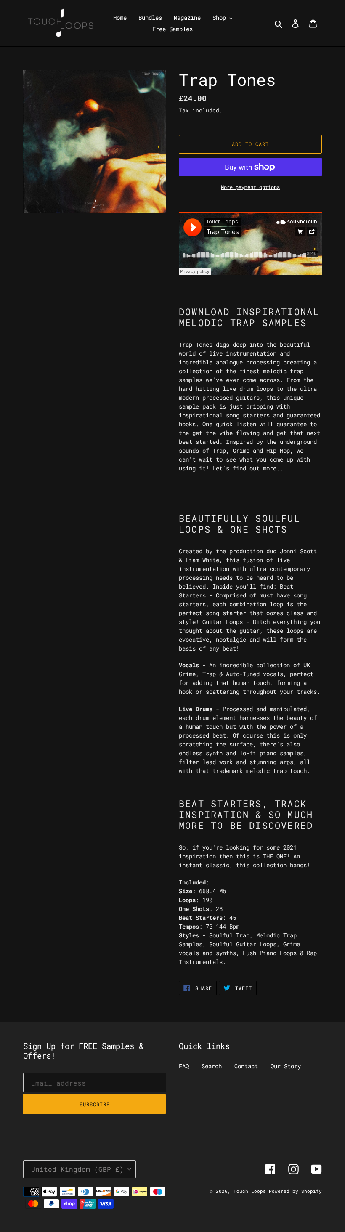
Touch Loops (251, 1191)
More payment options (250, 186)
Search (212, 1066)
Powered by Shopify (295, 1191)
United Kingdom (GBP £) (77, 1169)
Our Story (286, 1066)
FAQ (184, 1066)
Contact (246, 1066)
